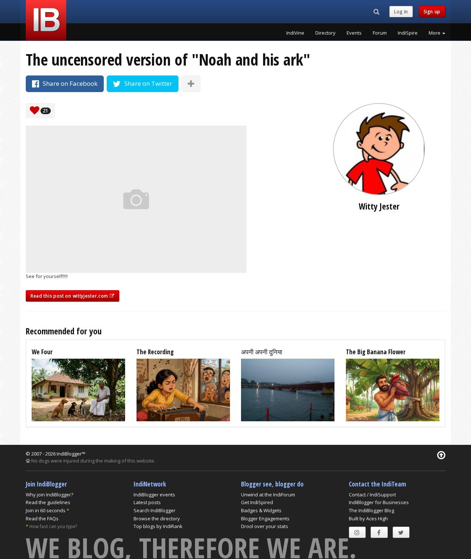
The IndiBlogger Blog (371, 510)
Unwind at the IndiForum (268, 494)
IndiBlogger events (154, 494)
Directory (325, 32)
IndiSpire (408, 32)
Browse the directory (157, 518)
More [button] (435, 32)
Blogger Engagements (265, 518)
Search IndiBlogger (155, 510)
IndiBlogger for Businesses (379, 502)
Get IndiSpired (257, 502)
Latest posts (147, 502)
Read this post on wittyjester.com (70, 296)
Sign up (432, 11)
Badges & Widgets (261, 510)
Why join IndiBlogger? (49, 494)
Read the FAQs (42, 518)
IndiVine (295, 32)
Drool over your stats (264, 526)
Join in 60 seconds (45, 510)
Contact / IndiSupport (372, 494)
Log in (401, 11)
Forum (380, 32)
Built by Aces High (368, 518)
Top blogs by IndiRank (158, 526)
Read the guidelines (48, 502)
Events (354, 32)
